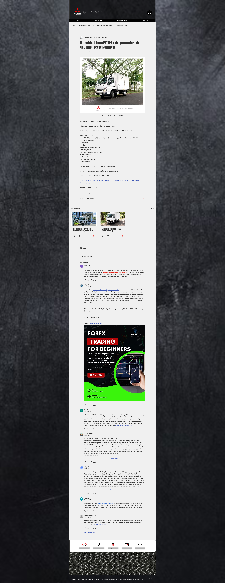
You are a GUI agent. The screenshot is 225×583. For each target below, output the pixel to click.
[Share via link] (94, 193)
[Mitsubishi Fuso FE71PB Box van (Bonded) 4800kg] (112, 219)
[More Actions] (144, 266)
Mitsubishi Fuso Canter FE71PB (86, 25)
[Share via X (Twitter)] (85, 193)
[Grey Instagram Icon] (152, 579)
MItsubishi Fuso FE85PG (121, 25)
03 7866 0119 (119, 579)
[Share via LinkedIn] (89, 193)
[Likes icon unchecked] (85, 280)
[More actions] (144, 38)
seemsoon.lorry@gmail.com (108, 579)
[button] (151, 25)
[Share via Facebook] (81, 193)
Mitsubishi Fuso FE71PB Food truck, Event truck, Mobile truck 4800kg (83, 230)
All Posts (73, 25)
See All (152, 208)
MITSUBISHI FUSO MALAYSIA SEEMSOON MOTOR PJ (134, 579)
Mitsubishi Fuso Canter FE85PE (104, 25)
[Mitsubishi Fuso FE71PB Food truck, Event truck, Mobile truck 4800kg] (84, 219)
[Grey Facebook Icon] (149, 579)
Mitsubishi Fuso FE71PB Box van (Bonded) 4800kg (111, 230)
